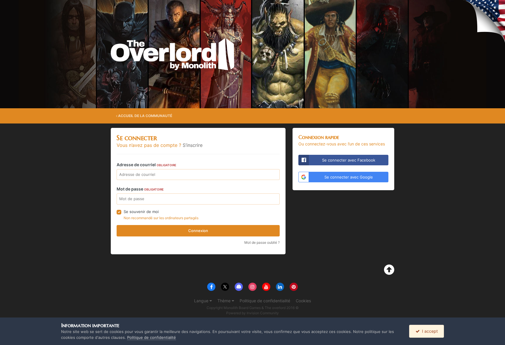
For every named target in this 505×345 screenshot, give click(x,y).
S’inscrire (193, 145)
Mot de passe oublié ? (262, 242)
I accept (429, 331)
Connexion (198, 230)
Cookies (303, 300)
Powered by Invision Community (252, 313)
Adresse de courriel (146, 164)
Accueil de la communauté (144, 116)
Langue (202, 300)
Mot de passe (140, 188)
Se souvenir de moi (141, 211)
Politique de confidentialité (265, 300)
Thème (224, 300)
